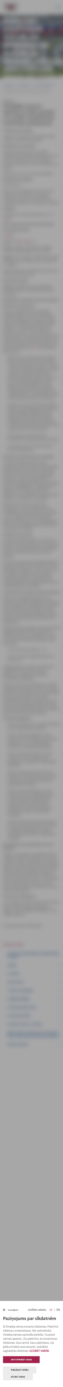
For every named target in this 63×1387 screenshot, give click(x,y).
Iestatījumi (13, 1309)
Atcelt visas (18, 1376)
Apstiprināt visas (21, 1359)
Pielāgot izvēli (20, 1369)
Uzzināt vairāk (39, 1351)
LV (51, 1310)
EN (58, 1310)
